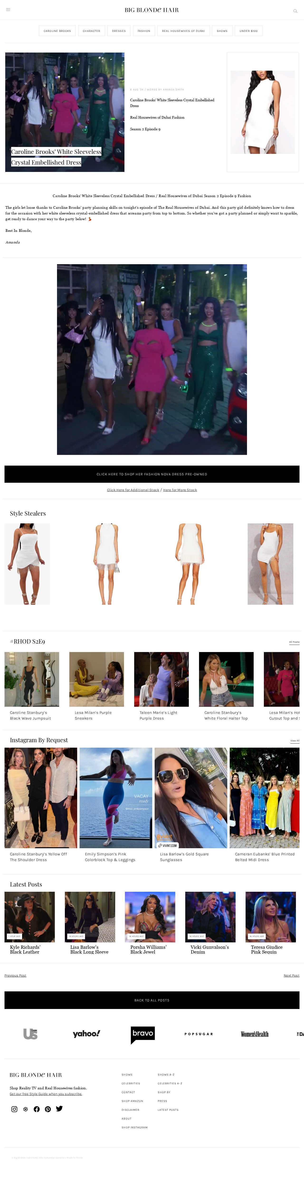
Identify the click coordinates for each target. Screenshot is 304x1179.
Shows (222, 31)
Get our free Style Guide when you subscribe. (46, 1094)
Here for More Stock (180, 490)
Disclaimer (130, 1109)
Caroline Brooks (57, 31)
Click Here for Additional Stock (133, 490)
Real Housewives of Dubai (183, 31)
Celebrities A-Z (170, 1083)
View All (294, 740)
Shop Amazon (132, 1101)
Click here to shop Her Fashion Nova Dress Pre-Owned (152, 474)
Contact (128, 1092)
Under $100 (249, 31)
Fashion (144, 31)
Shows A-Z (166, 1074)
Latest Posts (168, 1109)
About (126, 1118)
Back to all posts (152, 1000)
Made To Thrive (75, 1157)
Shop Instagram (135, 1127)
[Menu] (8, 10)
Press (162, 1101)
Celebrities (131, 1083)
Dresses (119, 31)
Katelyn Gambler (56, 1157)
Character (91, 31)
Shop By (164, 1092)
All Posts (294, 641)
